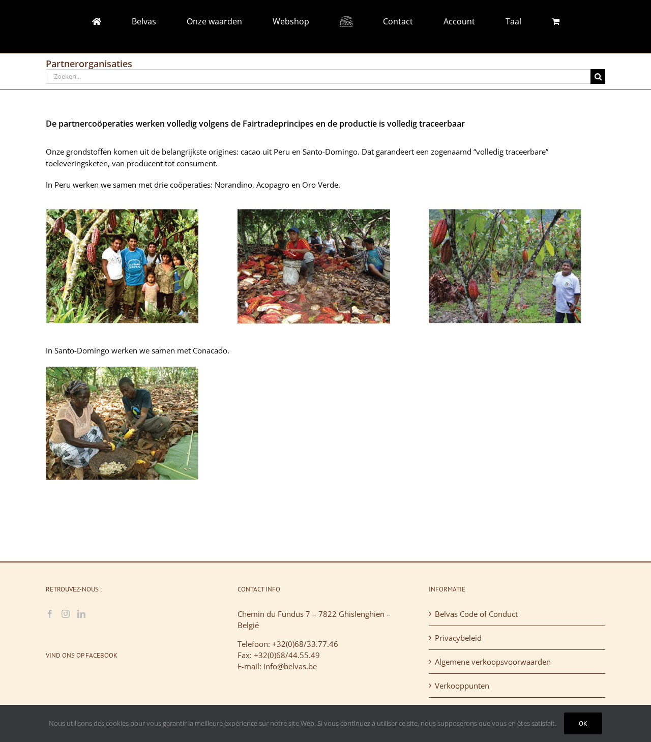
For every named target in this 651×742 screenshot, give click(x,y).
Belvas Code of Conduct (476, 614)
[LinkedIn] (81, 614)
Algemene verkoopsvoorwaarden (493, 662)
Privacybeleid (458, 638)
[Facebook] (50, 614)
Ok (583, 723)
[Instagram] (66, 614)
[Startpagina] (161, 21)
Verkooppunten (462, 685)
